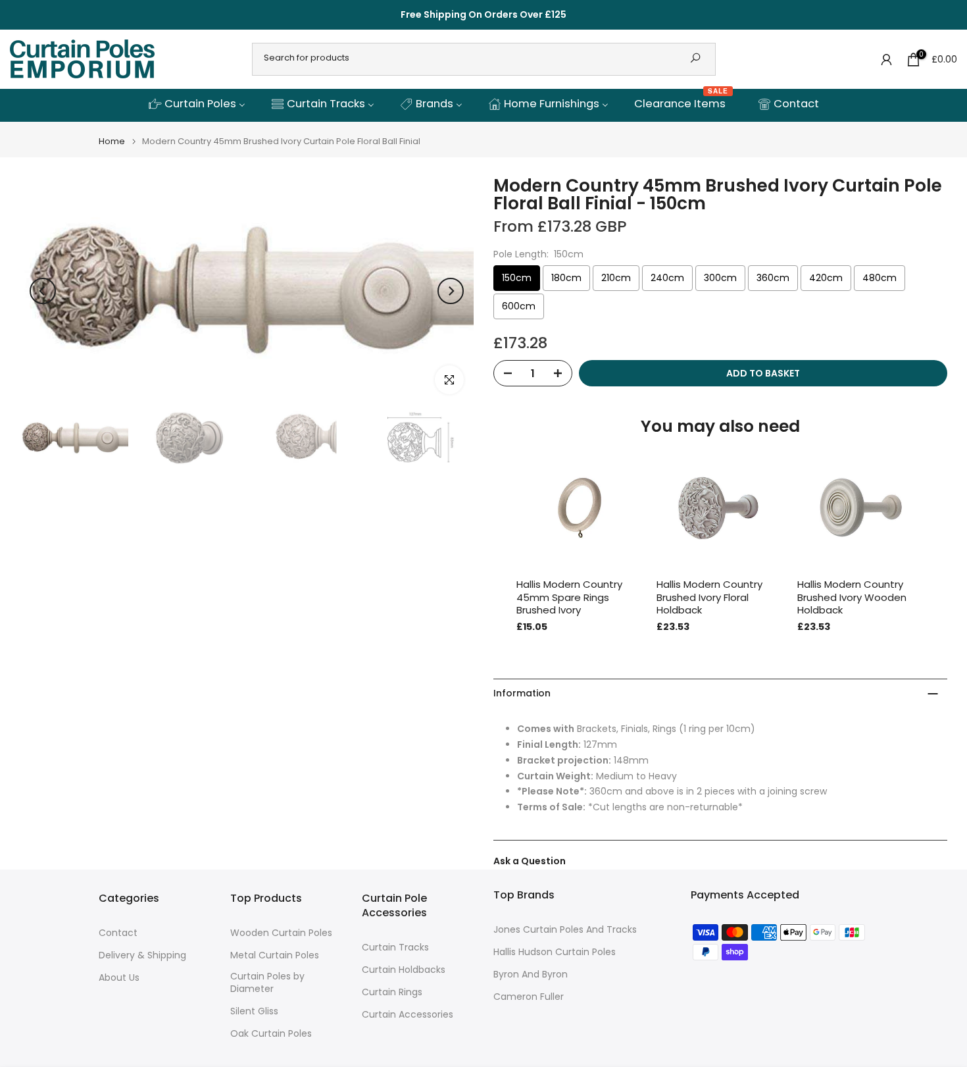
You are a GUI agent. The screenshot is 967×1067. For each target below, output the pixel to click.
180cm (566, 277)
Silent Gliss (254, 1011)
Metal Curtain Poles (274, 955)
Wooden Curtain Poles (281, 933)
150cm (517, 277)
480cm (879, 277)
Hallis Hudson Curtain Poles (554, 952)
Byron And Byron (530, 974)
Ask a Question (529, 861)
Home (112, 141)
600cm (518, 306)
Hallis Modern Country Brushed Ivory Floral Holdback (709, 597)
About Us (119, 978)
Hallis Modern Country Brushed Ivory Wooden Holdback (851, 597)
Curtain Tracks (395, 947)
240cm (667, 277)
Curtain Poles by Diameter (267, 983)
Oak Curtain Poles (271, 1034)
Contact (118, 933)
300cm (720, 277)
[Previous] (43, 291)
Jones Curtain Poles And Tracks (565, 930)
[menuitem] (197, 104)
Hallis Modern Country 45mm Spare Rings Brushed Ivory (569, 597)
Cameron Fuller (528, 997)
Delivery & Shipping (142, 955)
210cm (616, 277)
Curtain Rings (392, 992)
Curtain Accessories (407, 1014)
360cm (772, 277)
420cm (826, 277)
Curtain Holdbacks (403, 970)
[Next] (450, 291)
